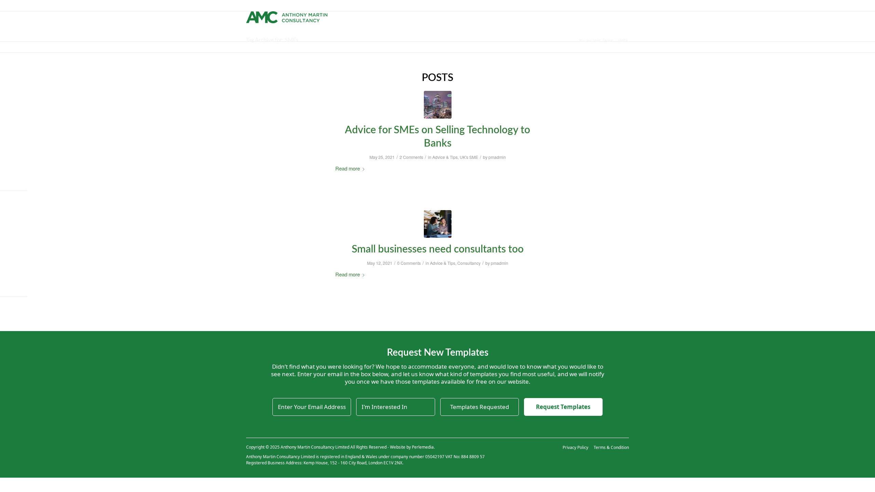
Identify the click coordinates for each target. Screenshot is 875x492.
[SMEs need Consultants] (438, 224)
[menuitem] (385, 19)
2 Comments (411, 157)
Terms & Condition (611, 447)
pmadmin (497, 157)
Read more (347, 168)
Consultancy (469, 263)
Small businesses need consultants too (438, 249)
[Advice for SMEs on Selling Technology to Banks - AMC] (438, 105)
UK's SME (469, 157)
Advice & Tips (445, 157)
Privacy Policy (575, 447)
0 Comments (409, 263)
